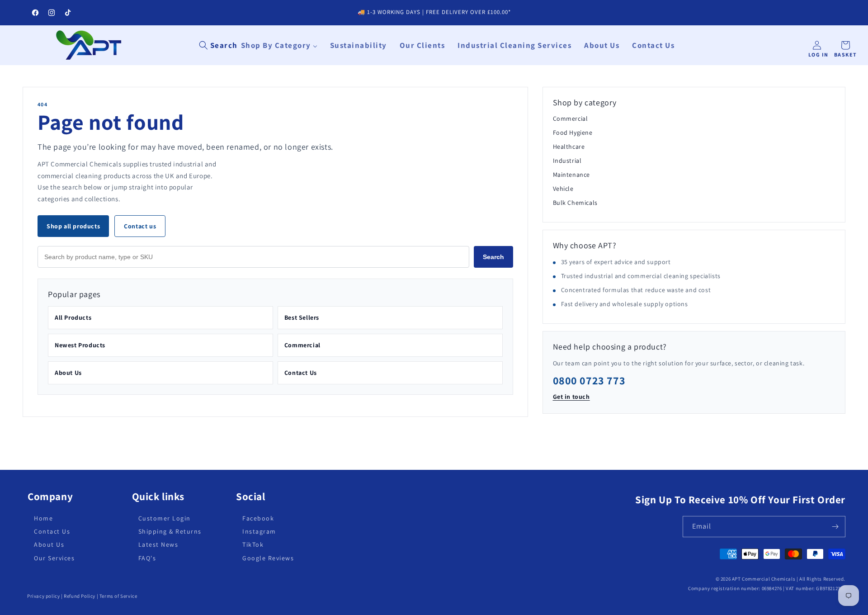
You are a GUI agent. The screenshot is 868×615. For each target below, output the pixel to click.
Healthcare (569, 146)
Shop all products (73, 226)
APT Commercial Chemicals (763, 579)
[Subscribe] (835, 526)
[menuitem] (279, 45)
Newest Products (80, 345)
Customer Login (164, 518)
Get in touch (571, 397)
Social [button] (250, 496)
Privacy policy (43, 596)
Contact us (140, 226)
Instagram (259, 531)
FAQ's (147, 558)
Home (43, 518)
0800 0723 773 (589, 380)
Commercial (302, 345)
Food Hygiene (573, 132)
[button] (218, 45)
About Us (68, 373)
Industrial (567, 160)
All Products (73, 317)
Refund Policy (79, 596)
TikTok (253, 544)
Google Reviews (268, 558)
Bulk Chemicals (575, 203)
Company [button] (50, 496)
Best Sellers (301, 317)
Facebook (258, 518)
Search (493, 256)
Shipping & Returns (170, 531)
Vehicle (563, 188)
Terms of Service (118, 596)
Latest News (158, 544)
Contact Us (300, 373)
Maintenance (571, 174)
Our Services (54, 558)
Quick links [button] (158, 496)
